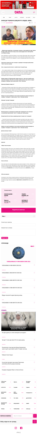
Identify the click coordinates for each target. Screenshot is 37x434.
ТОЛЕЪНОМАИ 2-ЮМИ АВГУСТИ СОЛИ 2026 (12, 280)
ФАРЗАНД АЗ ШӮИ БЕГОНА (25, 201)
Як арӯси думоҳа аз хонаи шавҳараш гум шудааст (14, 332)
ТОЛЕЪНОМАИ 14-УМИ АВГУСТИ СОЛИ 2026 (12, 302)
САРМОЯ (10, 17)
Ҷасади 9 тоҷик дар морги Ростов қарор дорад (13, 340)
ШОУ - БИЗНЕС (28, 17)
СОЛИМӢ (34, 17)
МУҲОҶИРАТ (22, 17)
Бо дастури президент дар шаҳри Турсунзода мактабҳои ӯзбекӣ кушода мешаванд (13, 363)
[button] (34, 12)
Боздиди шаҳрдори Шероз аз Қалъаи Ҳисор (12, 370)
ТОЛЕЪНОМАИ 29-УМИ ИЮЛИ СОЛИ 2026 (11, 265)
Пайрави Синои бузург (7, 355)
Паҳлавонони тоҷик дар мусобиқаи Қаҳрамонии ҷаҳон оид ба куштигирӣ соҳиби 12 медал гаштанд (14, 348)
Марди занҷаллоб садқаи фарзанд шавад (12, 295)
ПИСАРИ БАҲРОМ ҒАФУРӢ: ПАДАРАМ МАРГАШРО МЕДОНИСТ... (8, 194)
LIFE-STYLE (16, 17)
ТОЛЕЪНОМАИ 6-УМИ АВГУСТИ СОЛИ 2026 (11, 273)
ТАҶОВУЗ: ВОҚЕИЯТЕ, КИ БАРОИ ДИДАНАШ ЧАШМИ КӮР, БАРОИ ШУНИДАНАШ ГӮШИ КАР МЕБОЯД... (25, 194)
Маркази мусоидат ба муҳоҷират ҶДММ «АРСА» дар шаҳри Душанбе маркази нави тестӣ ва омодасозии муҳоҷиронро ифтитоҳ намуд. (8, 201)
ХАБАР (4, 17)
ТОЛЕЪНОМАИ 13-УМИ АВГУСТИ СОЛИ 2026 (12, 287)
